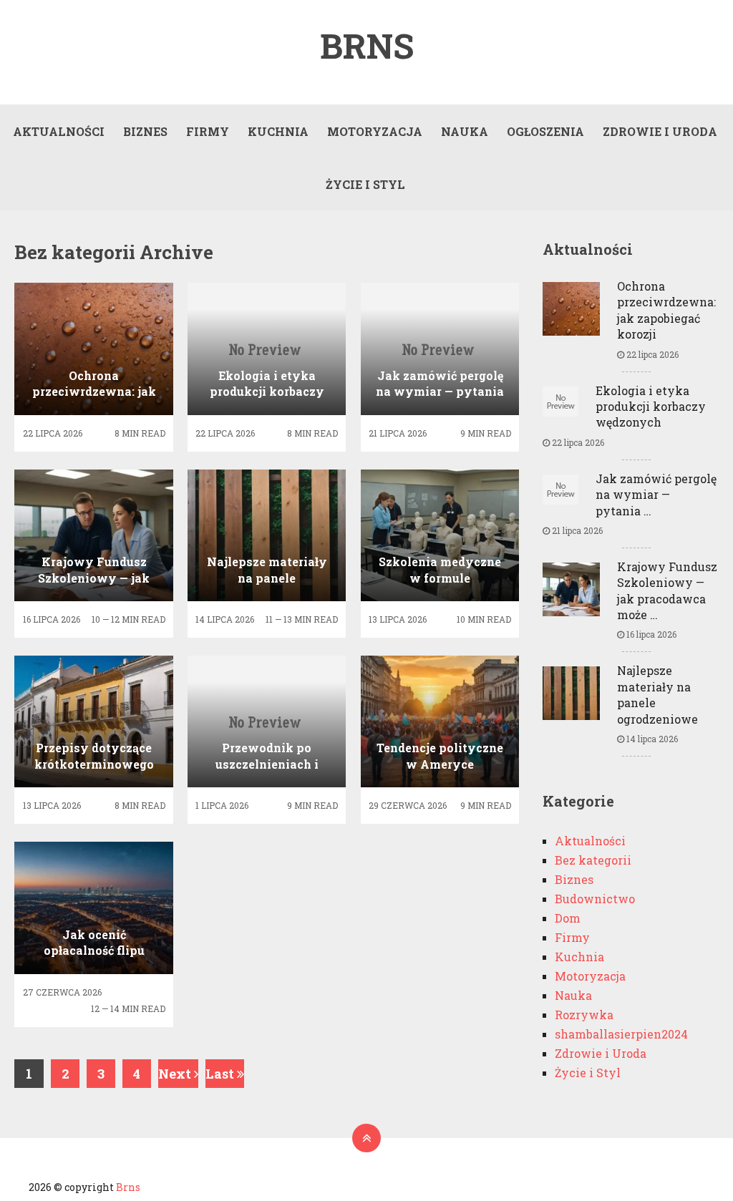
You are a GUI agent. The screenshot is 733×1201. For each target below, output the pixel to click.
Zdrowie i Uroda (660, 131)
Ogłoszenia (545, 131)
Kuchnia (278, 131)
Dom (568, 917)
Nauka (464, 131)
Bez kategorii (593, 859)
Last (221, 1073)
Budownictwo (595, 898)
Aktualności (59, 131)
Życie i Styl (365, 184)
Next (176, 1073)
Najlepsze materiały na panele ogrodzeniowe (657, 694)
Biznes (145, 131)
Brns (367, 46)
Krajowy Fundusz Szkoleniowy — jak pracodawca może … (667, 590)
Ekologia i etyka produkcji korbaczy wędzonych (651, 406)
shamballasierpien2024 (621, 1033)
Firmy (207, 131)
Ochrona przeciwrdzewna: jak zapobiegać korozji (666, 309)
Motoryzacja (374, 131)
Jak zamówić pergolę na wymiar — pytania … (656, 494)
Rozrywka (584, 1014)
